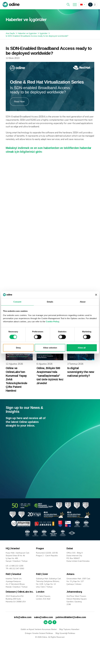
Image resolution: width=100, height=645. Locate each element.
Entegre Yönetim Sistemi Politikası (39, 633)
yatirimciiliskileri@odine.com (70, 617)
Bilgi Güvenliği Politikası (65, 633)
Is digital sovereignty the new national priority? (80, 371)
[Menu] (75, 4)
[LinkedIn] (46, 622)
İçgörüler (44, 33)
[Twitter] (50, 622)
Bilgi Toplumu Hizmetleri (69, 629)
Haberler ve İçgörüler (27, 33)
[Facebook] (54, 622)
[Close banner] (96, 295)
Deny (18, 348)
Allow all (82, 348)
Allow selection (50, 348)
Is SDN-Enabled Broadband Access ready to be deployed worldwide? (37, 36)
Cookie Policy (52, 321)
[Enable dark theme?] (92, 4)
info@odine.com (22, 617)
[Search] (68, 5)
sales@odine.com (43, 617)
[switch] (37, 337)
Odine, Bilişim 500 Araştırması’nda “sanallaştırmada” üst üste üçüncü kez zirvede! (50, 375)
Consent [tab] (17, 302)
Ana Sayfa (10, 33)
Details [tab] (50, 302)
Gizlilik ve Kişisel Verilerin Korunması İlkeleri (39, 629)
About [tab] (83, 302)
